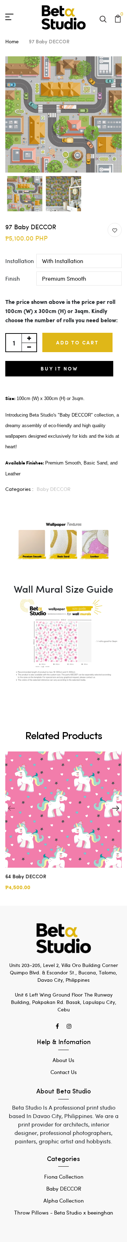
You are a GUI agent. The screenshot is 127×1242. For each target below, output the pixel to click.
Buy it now (59, 368)
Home (12, 41)
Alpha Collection (63, 1200)
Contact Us (63, 1071)
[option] (63, 114)
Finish (12, 278)
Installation (19, 260)
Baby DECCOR (54, 489)
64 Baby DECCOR (25, 877)
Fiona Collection (63, 1176)
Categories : (19, 489)
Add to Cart (77, 342)
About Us (63, 1059)
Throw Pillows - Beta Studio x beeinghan (63, 1212)
